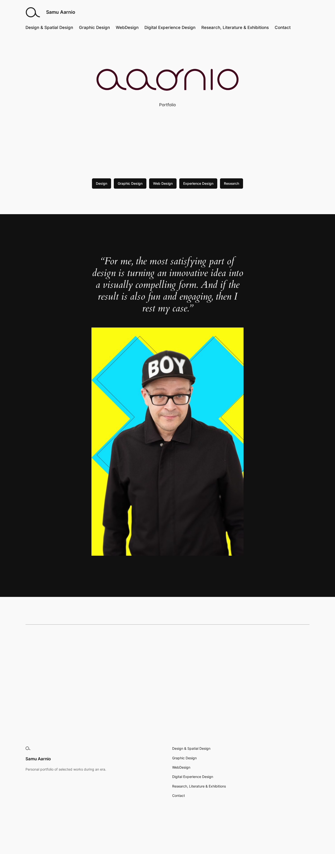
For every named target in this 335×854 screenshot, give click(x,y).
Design (101, 183)
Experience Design (198, 183)
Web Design (163, 183)
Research (231, 183)
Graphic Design (130, 183)
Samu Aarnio (60, 12)
